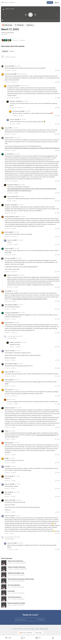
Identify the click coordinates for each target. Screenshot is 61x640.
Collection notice (44, 628)
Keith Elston (8, 442)
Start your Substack (26, 632)
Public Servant (9, 137)
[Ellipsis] (59, 66)
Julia (6, 458)
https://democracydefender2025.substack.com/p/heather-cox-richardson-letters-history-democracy (32, 148)
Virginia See (8, 248)
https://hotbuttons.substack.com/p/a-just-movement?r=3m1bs (30, 299)
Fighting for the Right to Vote (16, 573)
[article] (30, 562)
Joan (6, 431)
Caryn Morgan (9, 66)
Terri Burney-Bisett (10, 74)
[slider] (28, 20)
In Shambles (11, 591)
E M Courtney (8, 476)
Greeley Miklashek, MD (11, 216)
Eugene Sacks (8, 371)
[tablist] (8, 51)
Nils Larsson (8, 389)
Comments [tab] (5, 51)
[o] (4, 563)
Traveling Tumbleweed (11, 312)
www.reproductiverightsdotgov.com (46, 435)
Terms (37, 628)
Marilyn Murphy (9, 500)
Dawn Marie (8, 379)
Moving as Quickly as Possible (16, 603)
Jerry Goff (7, 128)
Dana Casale (8, 322)
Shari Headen (8, 492)
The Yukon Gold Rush (14, 585)
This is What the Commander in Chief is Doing (21, 579)
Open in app (8, 25)
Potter (6, 466)
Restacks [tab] (11, 51)
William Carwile (11, 275)
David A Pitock (14, 119)
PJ (7, 399)
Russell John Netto (12, 184)
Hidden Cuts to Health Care (15, 561)
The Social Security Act (14, 597)
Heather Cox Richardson (7, 32)
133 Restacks (22, 40)
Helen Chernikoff (12, 196)
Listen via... (30, 25)
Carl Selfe (7, 291)
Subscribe (49, 2)
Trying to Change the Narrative (16, 567)
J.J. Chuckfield (8, 154)
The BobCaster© (9, 258)
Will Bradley (8, 232)
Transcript (20, 25)
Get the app (38, 632)
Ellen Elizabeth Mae (10, 304)
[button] (4, 15)
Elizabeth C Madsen (15, 101)
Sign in (57, 2)
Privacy (32, 628)
